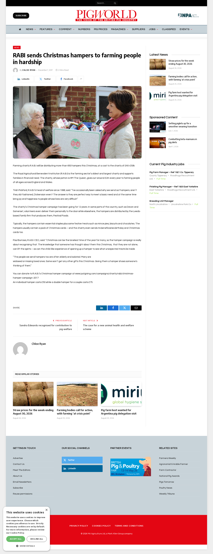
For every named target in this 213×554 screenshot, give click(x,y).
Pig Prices (100, 29)
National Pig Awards (169, 476)
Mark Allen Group (116, 534)
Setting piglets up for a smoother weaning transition (183, 125)
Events (184, 29)
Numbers (84, 29)
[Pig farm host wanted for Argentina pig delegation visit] (121, 394)
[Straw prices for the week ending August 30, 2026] (33, 394)
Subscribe (21, 15)
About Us (17, 476)
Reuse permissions (22, 494)
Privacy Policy (79, 525)
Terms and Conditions (129, 525)
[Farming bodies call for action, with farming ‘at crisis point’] (77, 394)
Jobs (152, 29)
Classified (169, 29)
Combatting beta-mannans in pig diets (183, 141)
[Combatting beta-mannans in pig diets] (158, 142)
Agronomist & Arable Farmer (173, 464)
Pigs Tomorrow (166, 482)
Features (46, 29)
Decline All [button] (36, 539)
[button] (26, 546)
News (29, 29)
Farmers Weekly (167, 458)
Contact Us (18, 464)
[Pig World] (106, 15)
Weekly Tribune (167, 494)
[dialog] (26, 529)
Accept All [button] (16, 539)
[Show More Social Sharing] (81, 79)
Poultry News (165, 488)
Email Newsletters (22, 482)
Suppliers (138, 29)
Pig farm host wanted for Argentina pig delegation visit (118, 412)
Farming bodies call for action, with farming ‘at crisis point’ (75, 412)
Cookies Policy (101, 525)
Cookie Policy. (17, 533)
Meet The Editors (21, 470)
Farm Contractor (167, 470)
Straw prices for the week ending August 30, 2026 (33, 412)
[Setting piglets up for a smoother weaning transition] (158, 127)
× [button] (46, 510)
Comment (65, 29)
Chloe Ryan (28, 70)
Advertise (18, 458)
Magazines (118, 29)
